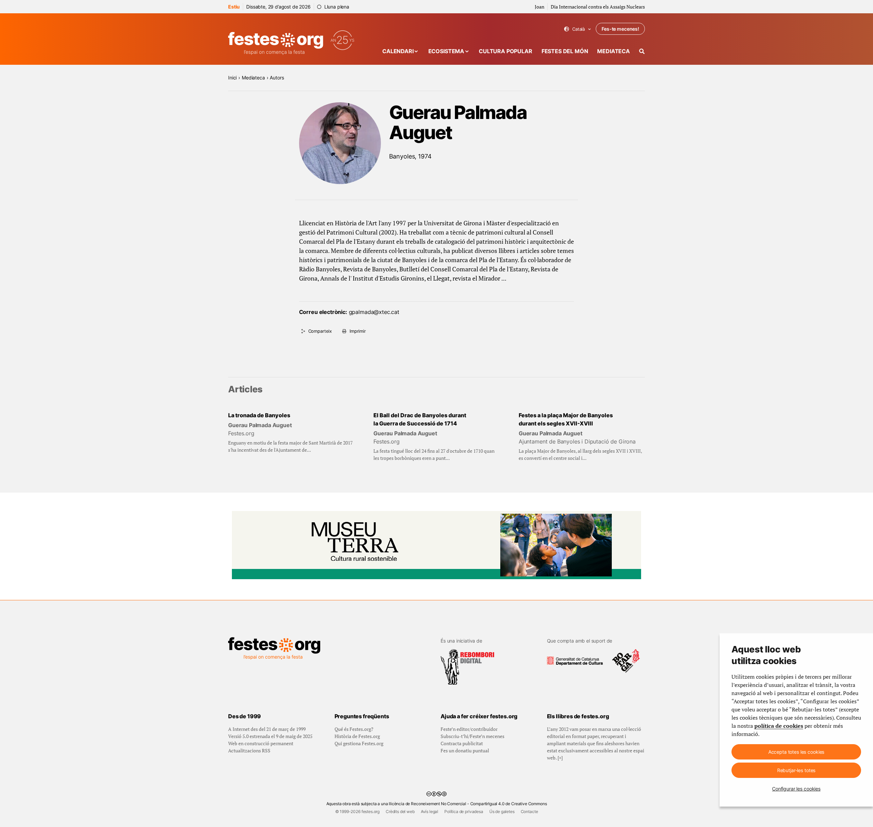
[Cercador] (642, 51)
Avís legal (429, 811)
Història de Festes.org (357, 736)
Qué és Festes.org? (354, 729)
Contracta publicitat (462, 743)
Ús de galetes (502, 811)
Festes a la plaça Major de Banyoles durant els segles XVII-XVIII (566, 419)
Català (577, 29)
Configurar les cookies (796, 789)
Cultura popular (505, 51)
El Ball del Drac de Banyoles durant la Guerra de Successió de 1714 (419, 419)
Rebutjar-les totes (796, 770)
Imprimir (358, 331)
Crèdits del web (400, 811)
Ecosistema (446, 51)
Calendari (398, 51)
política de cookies (778, 726)
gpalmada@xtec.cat (374, 312)
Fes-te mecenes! (620, 29)
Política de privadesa (463, 811)
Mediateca (613, 51)
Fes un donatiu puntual (465, 750)
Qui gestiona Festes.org (359, 743)
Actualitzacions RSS (249, 750)
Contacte (529, 811)
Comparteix (320, 331)
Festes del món (565, 51)
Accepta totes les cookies (796, 752)
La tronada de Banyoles (259, 415)
